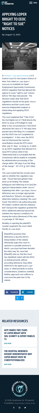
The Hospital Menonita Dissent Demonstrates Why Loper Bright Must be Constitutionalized (18, 356)
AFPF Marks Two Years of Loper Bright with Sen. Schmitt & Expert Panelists (19, 335)
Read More (7, 343)
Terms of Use (30, 403)
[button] (14, 408)
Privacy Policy (19, 403)
